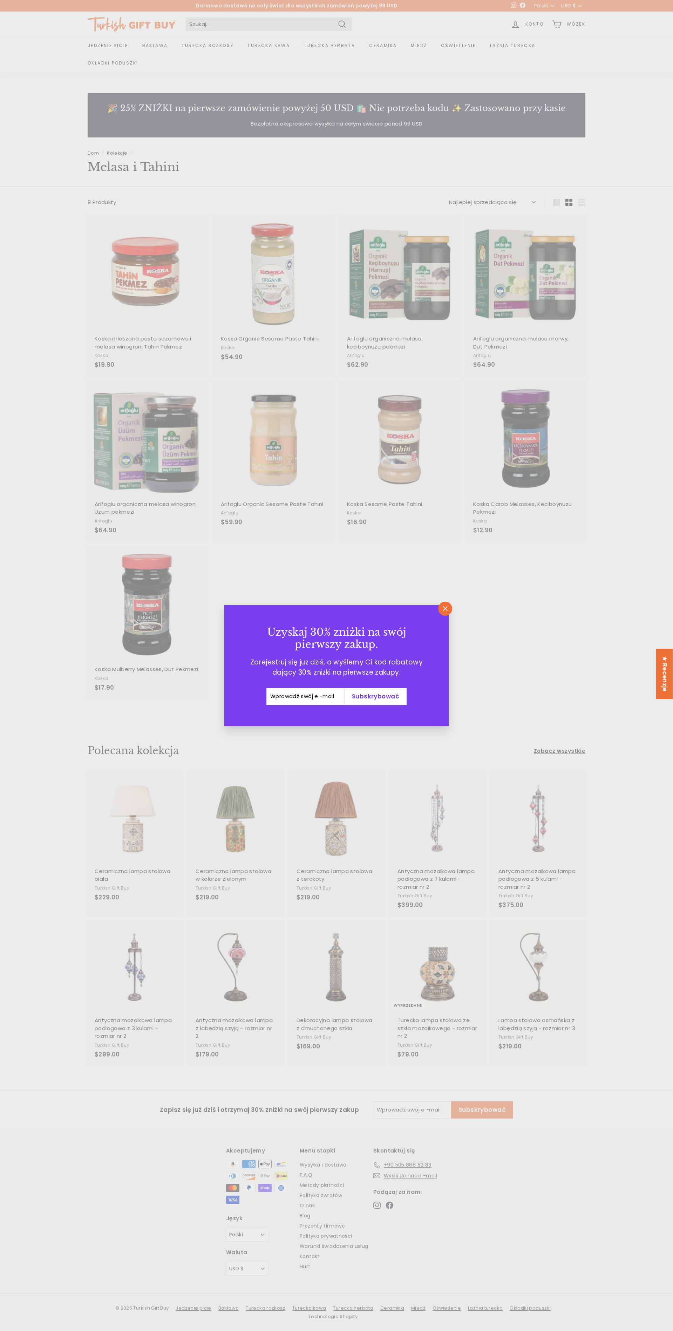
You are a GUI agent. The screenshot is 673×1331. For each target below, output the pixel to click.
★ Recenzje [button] (665, 674)
